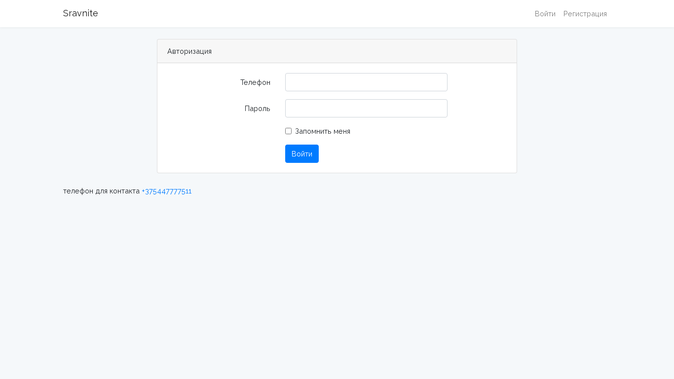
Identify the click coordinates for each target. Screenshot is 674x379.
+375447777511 (166, 191)
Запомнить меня (322, 131)
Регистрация (585, 13)
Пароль (257, 108)
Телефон (255, 82)
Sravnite (80, 13)
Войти (545, 13)
